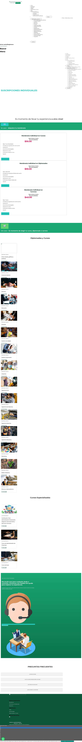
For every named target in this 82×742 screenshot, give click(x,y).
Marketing (36, 32)
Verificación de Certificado (38, 15)
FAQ (31, 10)
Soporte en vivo (36, 12)
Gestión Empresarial (37, 26)
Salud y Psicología (37, 35)
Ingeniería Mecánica (37, 31)
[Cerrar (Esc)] (81, 1)
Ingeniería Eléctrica (37, 30)
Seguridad (36, 36)
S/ (0, 726)
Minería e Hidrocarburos (38, 34)
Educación (36, 23)
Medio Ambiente (37, 33)
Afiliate (32, 8)
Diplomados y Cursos (34, 9)
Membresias (11, 711)
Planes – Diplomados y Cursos (74, 66)
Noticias (20, 723)
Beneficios (33, 6)
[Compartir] (78, 1)
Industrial (35, 27)
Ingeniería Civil (36, 28)
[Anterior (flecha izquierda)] (2, 371)
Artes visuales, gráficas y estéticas (40, 20)
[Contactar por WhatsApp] (3, 739)
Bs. (0, 728)
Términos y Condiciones (14, 704)
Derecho (35, 22)
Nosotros (32, 7)
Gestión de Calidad (37, 25)
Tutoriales (35, 13)
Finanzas (35, 24)
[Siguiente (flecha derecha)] (80, 371)
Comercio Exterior (37, 21)
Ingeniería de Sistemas (38, 29)
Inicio (32, 5)
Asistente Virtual (36, 14)
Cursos (1, 46)
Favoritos (5, 46)
